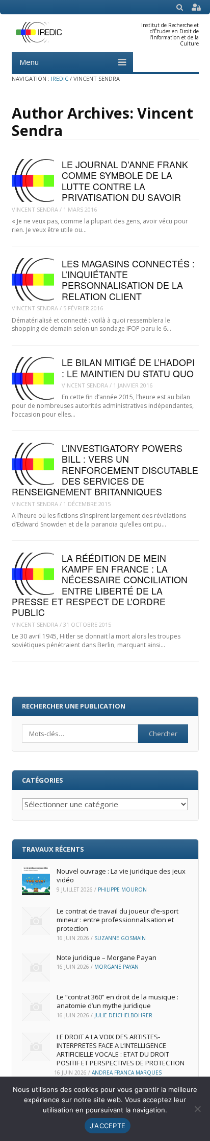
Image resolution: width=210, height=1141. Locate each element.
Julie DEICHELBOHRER (123, 1015)
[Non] (197, 1109)
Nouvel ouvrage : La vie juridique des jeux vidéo (121, 875)
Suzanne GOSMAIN (120, 938)
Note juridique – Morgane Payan (106, 957)
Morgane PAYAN (116, 966)
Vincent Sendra (35, 209)
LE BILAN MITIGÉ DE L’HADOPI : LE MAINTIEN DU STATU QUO (128, 367)
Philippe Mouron (122, 889)
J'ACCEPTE (107, 1126)
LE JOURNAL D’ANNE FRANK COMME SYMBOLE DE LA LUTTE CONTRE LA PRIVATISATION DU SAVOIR (125, 180)
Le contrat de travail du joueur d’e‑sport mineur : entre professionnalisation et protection (117, 919)
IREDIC (59, 78)
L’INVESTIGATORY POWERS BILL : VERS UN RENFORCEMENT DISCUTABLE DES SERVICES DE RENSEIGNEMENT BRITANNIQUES (105, 470)
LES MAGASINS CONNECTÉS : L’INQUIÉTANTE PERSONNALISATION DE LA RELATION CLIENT (128, 280)
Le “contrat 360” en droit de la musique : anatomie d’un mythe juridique (117, 1001)
